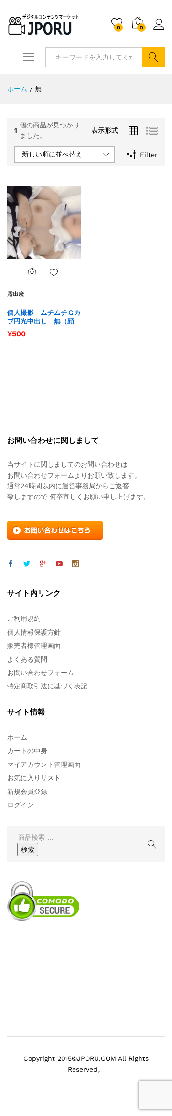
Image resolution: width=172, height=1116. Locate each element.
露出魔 (15, 294)
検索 (153, 57)
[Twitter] (27, 564)
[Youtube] (59, 564)
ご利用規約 (24, 618)
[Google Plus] (43, 564)
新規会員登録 (27, 791)
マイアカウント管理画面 (44, 764)
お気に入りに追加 (54, 272)
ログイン (159, 30)
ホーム (17, 737)
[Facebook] (10, 564)
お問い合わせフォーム (40, 672)
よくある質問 (27, 659)
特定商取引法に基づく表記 (47, 686)
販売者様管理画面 (34, 645)
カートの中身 (27, 750)
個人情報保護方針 (34, 632)
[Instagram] (75, 564)
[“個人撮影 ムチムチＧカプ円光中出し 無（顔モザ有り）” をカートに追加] (32, 272)
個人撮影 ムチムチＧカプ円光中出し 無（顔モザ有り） (44, 317)
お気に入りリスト (34, 778)
